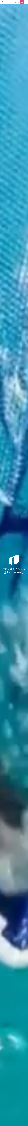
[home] (6, 2)
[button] (26, 2)
